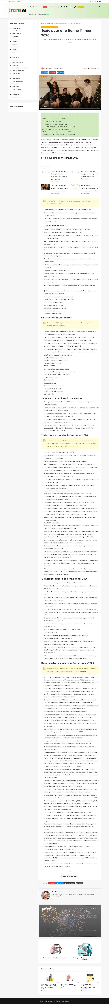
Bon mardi (15, 44)
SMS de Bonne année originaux (55, 124)
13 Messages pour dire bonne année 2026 (56, 132)
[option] (70, 921)
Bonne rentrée (16, 76)
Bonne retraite (16, 83)
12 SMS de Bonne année (53, 121)
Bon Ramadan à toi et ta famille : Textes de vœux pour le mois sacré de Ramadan (89, 188)
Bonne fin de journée (18, 70)
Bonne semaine (16, 89)
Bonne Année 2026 (39, 14)
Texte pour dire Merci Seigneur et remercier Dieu (69, 985)
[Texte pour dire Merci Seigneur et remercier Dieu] (70, 978)
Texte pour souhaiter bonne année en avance (59, 921)
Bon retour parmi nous (18, 54)
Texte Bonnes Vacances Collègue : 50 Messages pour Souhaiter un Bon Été (89, 174)
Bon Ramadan (16, 28)
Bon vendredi (15, 52)
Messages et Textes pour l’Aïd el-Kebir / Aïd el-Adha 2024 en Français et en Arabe (49, 987)
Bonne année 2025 (17, 33)
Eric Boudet (47, 68)
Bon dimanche (16, 38)
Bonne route (15, 86)
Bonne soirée (15, 91)
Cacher (74, 115)
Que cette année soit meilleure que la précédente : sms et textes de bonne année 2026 (90, 987)
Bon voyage (15, 94)
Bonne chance (16, 31)
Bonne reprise (16, 78)
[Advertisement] (70, 54)
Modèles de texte (38, 7)
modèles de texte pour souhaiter (55, 23)
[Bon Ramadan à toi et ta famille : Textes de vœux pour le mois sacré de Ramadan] (75, 187)
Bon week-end (16, 97)
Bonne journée (16, 73)
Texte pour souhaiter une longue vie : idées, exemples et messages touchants (59, 188)
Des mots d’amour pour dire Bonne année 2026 (58, 134)
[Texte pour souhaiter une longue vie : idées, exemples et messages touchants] (45, 187)
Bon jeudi (14, 49)
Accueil (44, 23)
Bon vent (14, 60)
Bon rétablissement (17, 81)
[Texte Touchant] (17, 10)
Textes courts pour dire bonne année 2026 (56, 129)
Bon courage (15, 36)
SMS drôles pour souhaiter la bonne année (59, 126)
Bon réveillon (15, 57)
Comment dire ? (56, 7)
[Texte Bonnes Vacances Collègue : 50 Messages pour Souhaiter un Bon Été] (75, 173)
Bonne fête (15, 65)
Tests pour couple (73, 7)
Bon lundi (14, 41)
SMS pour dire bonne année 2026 (54, 119)
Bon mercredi (16, 46)
